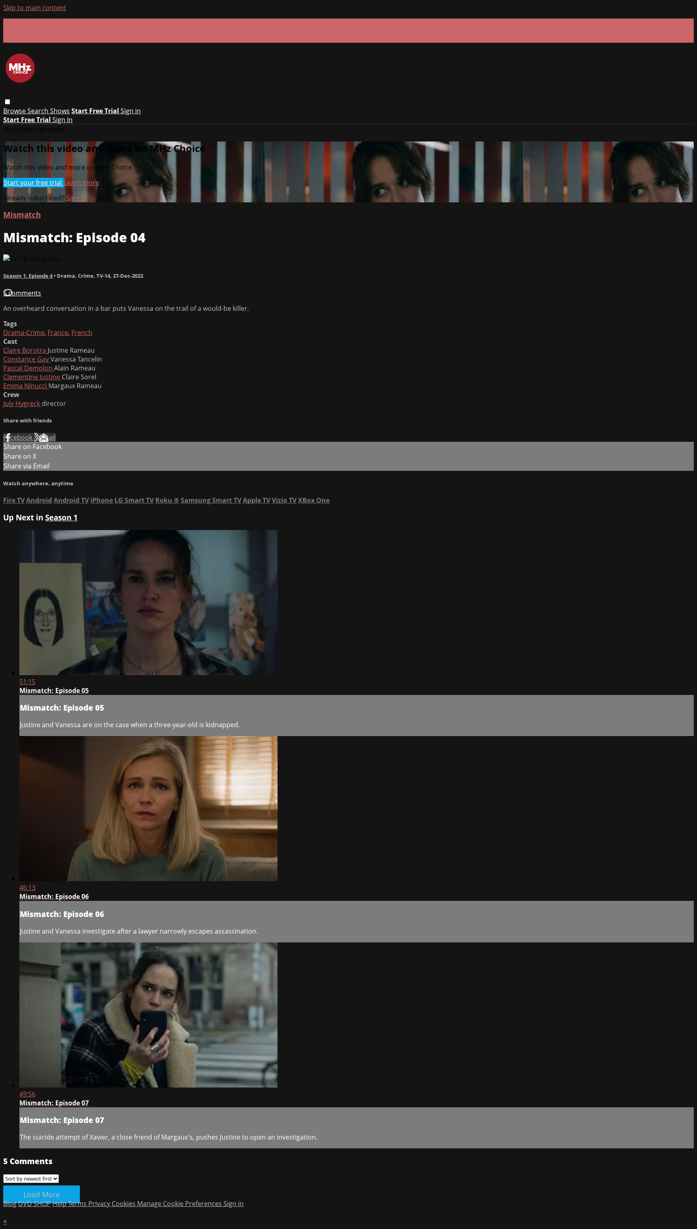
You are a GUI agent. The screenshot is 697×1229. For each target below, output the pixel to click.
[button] (7, 101)
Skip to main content (34, 7)
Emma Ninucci (25, 385)
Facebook (18, 437)
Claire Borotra (25, 350)
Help (60, 1203)
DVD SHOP (34, 1203)
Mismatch (22, 215)
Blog (10, 1203)
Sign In (62, 119)
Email (47, 437)
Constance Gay (26, 359)
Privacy (100, 1203)
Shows (60, 110)
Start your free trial (33, 182)
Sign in (131, 110)
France (58, 332)
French (81, 332)
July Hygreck (22, 403)
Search (38, 110)
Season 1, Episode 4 (28, 275)
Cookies (124, 1203)
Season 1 (61, 517)
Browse (15, 110)
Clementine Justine (32, 376)
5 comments (22, 293)
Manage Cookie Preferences (180, 1203)
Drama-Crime (23, 332)
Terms (78, 1203)
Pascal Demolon (28, 368)
